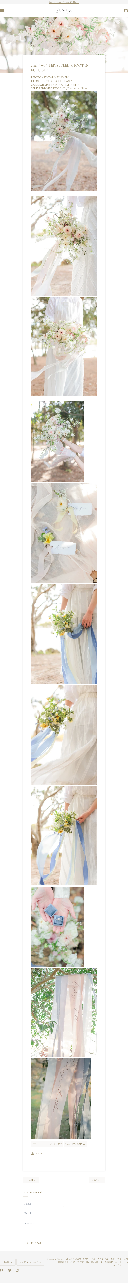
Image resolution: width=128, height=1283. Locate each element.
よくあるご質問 (73, 1259)
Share (38, 1153)
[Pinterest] (9, 1270)
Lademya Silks (54, 1259)
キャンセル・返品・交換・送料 (113, 1259)
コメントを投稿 (34, 1242)
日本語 (6, 1262)
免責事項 (109, 1262)
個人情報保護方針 (94, 1262)
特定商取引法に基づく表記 (71, 1262)
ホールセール (121, 1262)
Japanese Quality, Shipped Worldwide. (64, 2)
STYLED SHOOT (39, 1144)
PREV (30, 1179)
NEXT (97, 1179)
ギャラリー (118, 1265)
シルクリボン (56, 1144)
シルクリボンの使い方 (75, 1144)
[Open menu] (5, 10)
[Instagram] (17, 1270)
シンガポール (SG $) (28, 1262)
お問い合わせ (89, 1259)
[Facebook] (1, 1270)
